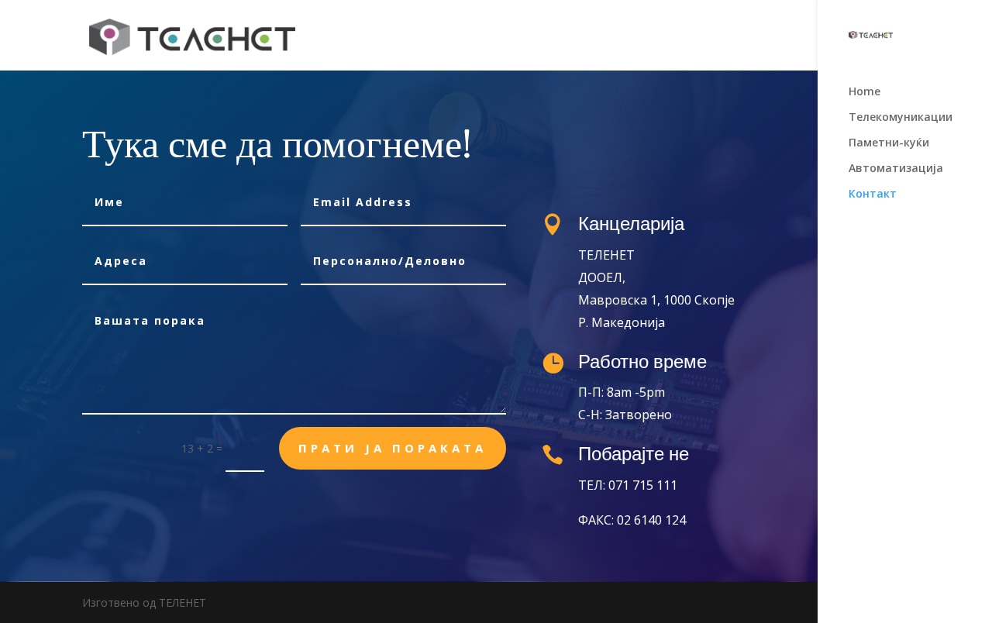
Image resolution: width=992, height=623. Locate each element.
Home (864, 92)
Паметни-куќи (889, 143)
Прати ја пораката (392, 448)
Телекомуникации (900, 118)
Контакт (873, 194)
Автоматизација (896, 169)
